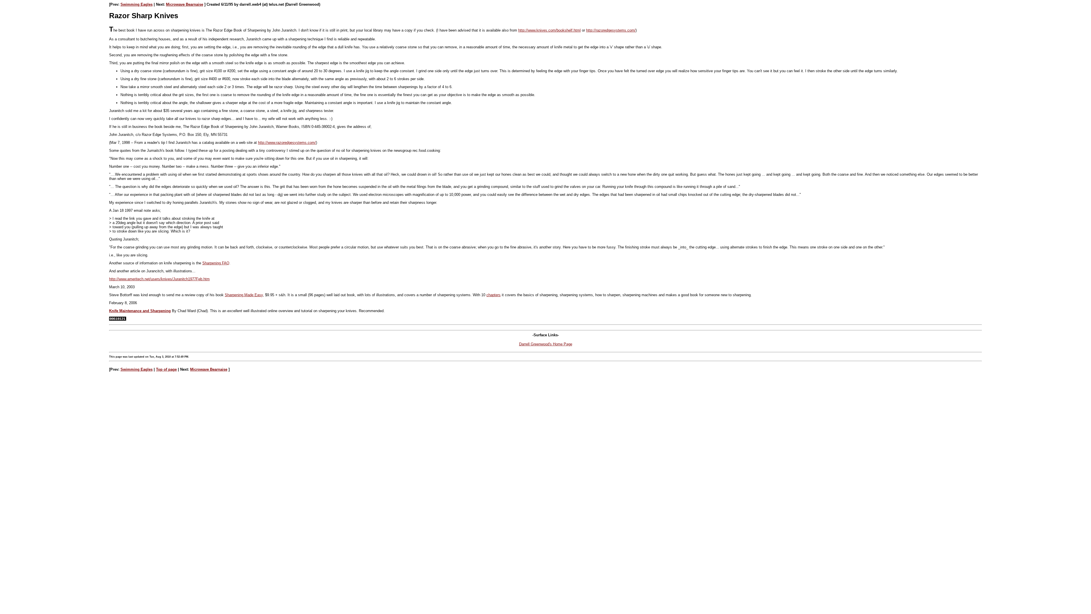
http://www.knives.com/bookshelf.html (549, 30)
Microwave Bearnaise (184, 4)
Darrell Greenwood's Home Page (545, 344)
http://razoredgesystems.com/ (611, 30)
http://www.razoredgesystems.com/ (287, 142)
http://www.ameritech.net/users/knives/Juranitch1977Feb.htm (159, 279)
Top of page (166, 369)
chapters (493, 295)
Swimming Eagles (136, 4)
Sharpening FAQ (215, 263)
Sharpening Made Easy (244, 295)
